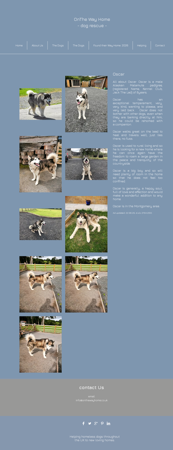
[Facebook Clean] (83, 423)
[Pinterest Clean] (102, 423)
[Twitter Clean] (89, 423)
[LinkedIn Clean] (108, 423)
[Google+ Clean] (96, 423)
